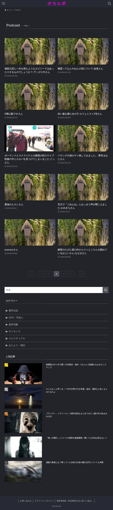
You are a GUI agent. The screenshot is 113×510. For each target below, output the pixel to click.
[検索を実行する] (105, 290)
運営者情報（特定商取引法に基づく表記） (75, 501)
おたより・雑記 (17, 345)
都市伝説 (13, 310)
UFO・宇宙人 (16, 317)
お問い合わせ (25, 501)
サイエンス (14, 331)
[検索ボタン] (109, 3)
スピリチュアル (17, 338)
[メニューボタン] (3, 3)
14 (82, 274)
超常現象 (13, 324)
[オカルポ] (56, 3)
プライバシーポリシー (44, 501)
